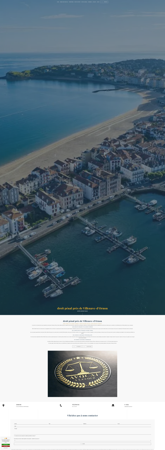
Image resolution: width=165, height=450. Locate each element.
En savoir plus (79, 346)
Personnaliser (6, 447)
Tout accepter (6, 444)
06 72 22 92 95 (74, 406)
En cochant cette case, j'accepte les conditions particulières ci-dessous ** (25, 435)
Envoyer (84, 443)
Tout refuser (6, 446)
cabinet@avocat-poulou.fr (128, 406)
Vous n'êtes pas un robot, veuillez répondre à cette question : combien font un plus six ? (26, 438)
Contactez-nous (89, 346)
